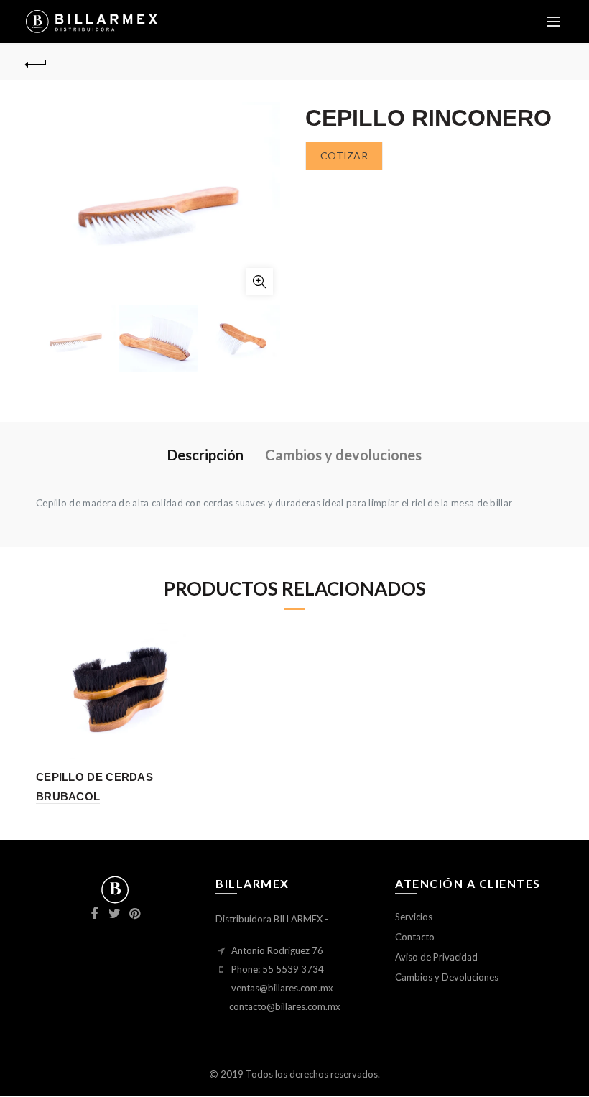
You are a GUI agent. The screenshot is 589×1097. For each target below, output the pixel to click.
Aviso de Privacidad (436, 957)
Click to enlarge (259, 281)
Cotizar (344, 155)
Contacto (415, 937)
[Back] (37, 62)
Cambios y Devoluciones (446, 977)
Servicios (413, 916)
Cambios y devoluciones (343, 454)
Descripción (205, 454)
